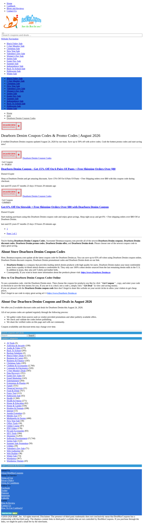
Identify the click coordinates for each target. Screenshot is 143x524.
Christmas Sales (14, 363)
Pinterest (5, 493)
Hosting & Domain (15, 408)
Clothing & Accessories (17, 365)
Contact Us (6, 505)
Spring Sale (12, 441)
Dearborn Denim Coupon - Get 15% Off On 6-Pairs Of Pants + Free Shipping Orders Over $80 (58, 168)
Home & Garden (14, 406)
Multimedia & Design (16, 418)
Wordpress (11, 458)
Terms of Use (7, 478)
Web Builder (12, 453)
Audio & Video (13, 348)
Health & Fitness (14, 401)
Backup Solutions (14, 353)
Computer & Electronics (17, 368)
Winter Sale (12, 456)
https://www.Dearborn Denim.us (62, 293)
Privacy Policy (7, 480)
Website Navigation (9, 39)
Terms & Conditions (10, 483)
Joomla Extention (14, 413)
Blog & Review (8, 503)
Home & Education (15, 403)
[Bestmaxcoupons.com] (22, 27)
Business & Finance (15, 360)
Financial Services (15, 388)
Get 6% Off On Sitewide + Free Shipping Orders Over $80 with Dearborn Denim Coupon (55, 206)
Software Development (17, 438)
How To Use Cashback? (12, 508)
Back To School (14, 350)
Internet (10, 411)
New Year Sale (13, 421)
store (9, 116)
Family (10, 385)
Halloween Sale (14, 396)
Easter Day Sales (14, 375)
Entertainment (13, 380)
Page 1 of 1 (12, 233)
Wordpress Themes (15, 461)
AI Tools (11, 343)
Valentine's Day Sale (16, 448)
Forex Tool (11, 393)
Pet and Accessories (15, 431)
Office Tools (12, 423)
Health (10, 398)
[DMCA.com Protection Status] (9, 514)
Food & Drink (13, 391)
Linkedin (5, 498)
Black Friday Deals (15, 355)
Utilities (10, 446)
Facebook (5, 488)
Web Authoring (13, 451)
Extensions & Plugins (16, 383)
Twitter (4, 490)
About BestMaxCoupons (12, 473)
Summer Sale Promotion (17, 443)
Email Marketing (14, 378)
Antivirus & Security (16, 345)
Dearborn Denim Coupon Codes (21, 118)
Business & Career (15, 358)
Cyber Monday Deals (16, 370)
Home (9, 113)
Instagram (5, 495)
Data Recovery (13, 373)
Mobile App (12, 416)
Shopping (11, 436)
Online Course (13, 426)
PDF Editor (12, 428)
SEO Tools (11, 433)
